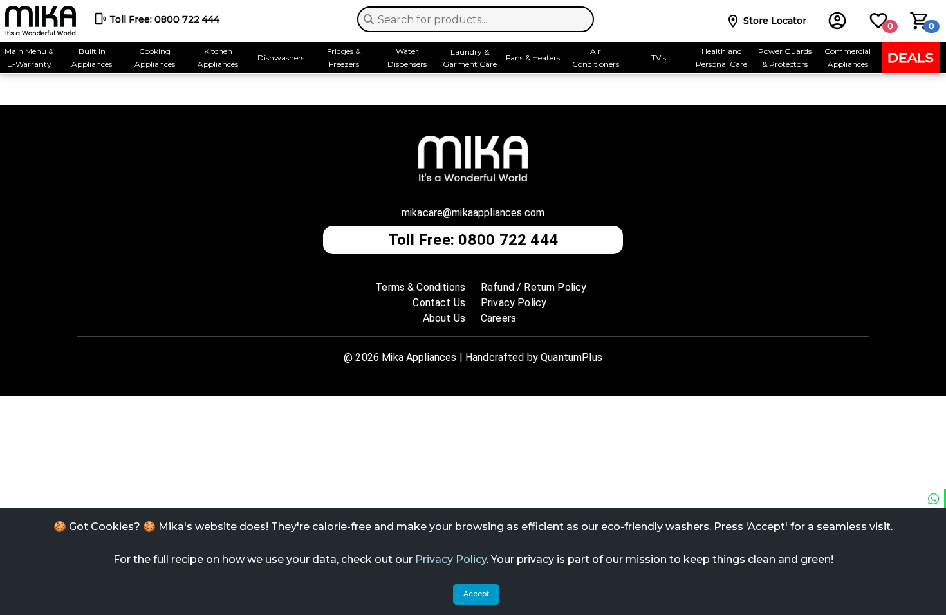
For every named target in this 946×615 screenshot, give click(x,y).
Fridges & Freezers (343, 57)
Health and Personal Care (721, 57)
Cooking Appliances (154, 57)
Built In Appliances (91, 57)
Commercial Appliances (847, 57)
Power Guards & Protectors (785, 57)
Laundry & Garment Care (470, 58)
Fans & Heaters (533, 57)
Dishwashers (280, 57)
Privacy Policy (450, 559)
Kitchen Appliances (218, 57)
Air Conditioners (595, 57)
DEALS (910, 58)
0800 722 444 (164, 19)
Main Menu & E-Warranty (29, 57)
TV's (658, 57)
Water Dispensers (407, 57)
